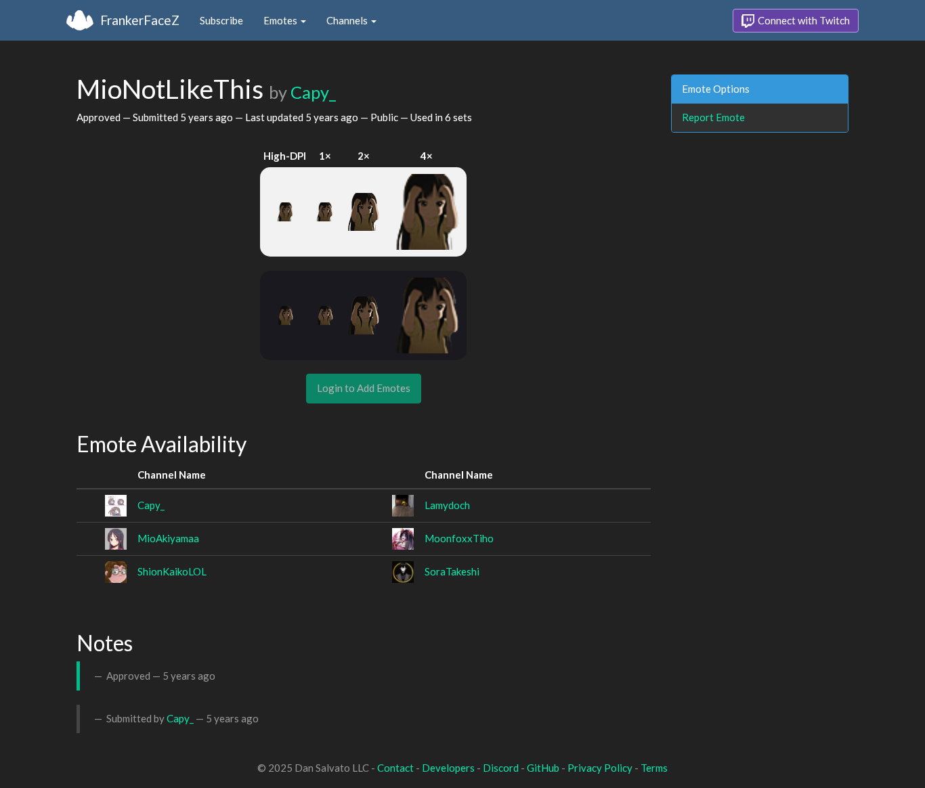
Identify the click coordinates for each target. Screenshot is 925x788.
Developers (448, 768)
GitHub (543, 768)
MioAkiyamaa (168, 538)
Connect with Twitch (803, 20)
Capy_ (313, 92)
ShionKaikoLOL (172, 571)
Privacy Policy (599, 768)
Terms (654, 768)
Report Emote (713, 117)
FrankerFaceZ (139, 20)
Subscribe (221, 20)
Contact (395, 768)
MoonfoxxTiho (459, 538)
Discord (501, 768)
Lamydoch (447, 505)
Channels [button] (348, 20)
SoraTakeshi (452, 571)
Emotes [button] (281, 20)
